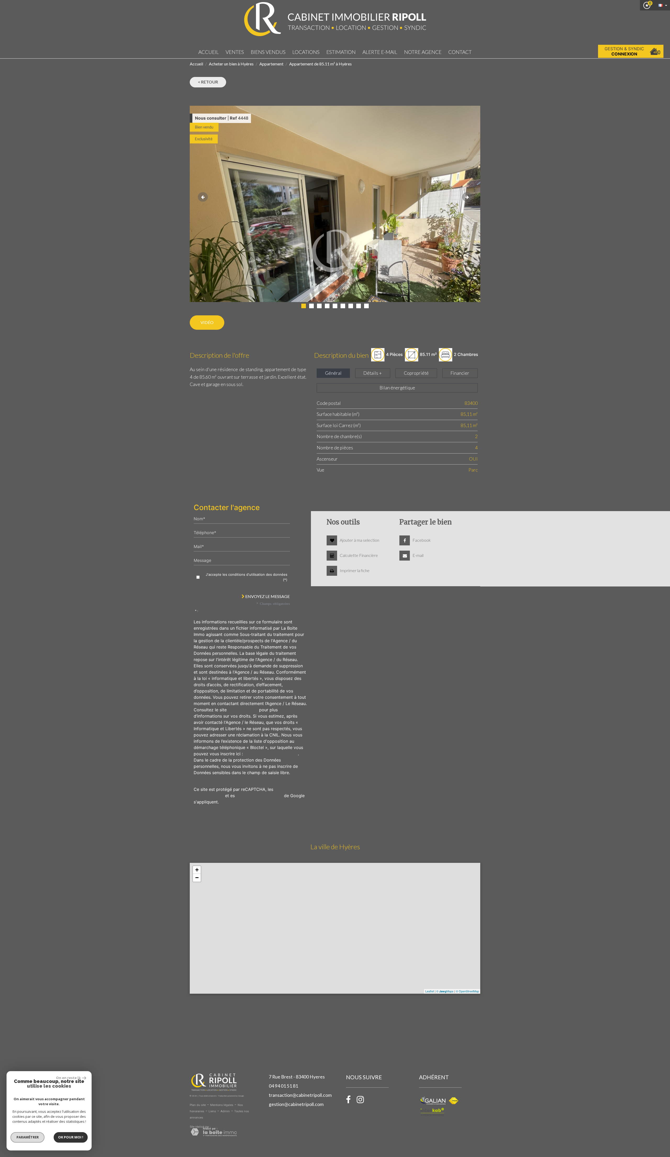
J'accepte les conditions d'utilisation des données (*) (246, 577)
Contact (460, 52)
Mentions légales (221, 1105)
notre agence (423, 52)
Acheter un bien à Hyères (231, 63)
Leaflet (429, 991)
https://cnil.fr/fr (243, 709)
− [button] (197, 877)
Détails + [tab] (372, 373)
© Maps (445, 991)
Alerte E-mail (379, 52)
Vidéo (207, 322)
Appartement (271, 63)
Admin (225, 1111)
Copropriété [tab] (416, 373)
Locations (306, 52)
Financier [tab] (459, 373)
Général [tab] (333, 373)
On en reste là (68, 1077)
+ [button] (197, 870)
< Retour (208, 81)
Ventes (235, 52)
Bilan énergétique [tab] (397, 387)
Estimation (341, 52)
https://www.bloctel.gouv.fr (271, 753)
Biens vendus (268, 52)
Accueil (208, 52)
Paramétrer (27, 1137)
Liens (212, 1111)
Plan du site (198, 1105)
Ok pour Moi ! (70, 1137)
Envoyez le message (267, 596)
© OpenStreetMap (467, 991)
